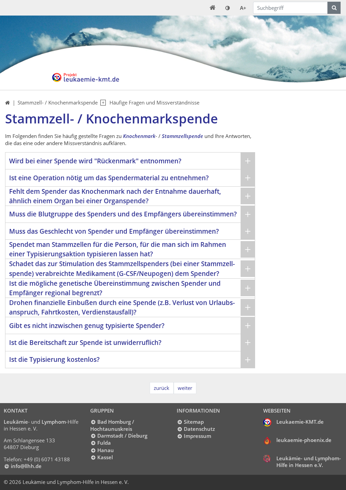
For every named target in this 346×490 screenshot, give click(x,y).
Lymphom (54, 421)
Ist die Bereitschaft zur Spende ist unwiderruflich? (85, 342)
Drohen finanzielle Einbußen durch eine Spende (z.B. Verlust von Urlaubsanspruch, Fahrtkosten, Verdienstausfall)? (122, 307)
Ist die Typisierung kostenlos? (54, 359)
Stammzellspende (182, 136)
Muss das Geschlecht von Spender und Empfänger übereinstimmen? (114, 231)
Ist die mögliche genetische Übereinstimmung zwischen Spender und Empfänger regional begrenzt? (115, 288)
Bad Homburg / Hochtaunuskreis (112, 425)
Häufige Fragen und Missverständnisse (154, 102)
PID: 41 (141, 482)
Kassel (105, 457)
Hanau (105, 450)
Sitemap (193, 421)
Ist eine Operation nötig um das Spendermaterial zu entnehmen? (109, 177)
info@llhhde (26, 466)
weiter (185, 387)
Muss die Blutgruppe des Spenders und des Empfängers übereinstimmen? (123, 214)
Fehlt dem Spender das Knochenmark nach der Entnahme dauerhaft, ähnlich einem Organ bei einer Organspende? (115, 196)
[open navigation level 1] (102, 103)
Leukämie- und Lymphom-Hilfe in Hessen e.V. (308, 461)
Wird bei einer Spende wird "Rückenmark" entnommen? (95, 161)
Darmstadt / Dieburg (122, 435)
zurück (161, 387)
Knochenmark (139, 136)
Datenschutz (199, 428)
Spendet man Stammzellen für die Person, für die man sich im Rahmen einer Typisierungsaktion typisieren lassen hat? (117, 249)
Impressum (197, 436)
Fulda (103, 442)
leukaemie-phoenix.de (303, 440)
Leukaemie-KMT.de (300, 421)
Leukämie (16, 421)
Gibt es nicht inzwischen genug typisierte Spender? (87, 325)
